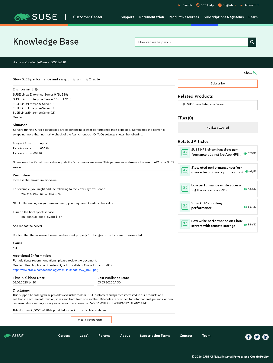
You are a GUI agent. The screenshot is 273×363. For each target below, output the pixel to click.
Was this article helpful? (91, 319)
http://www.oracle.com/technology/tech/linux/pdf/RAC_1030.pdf (55, 270)
